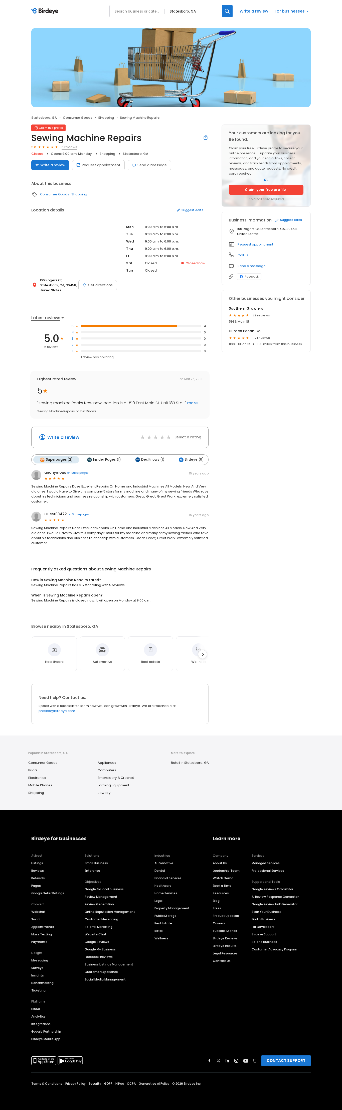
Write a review (254, 11)
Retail (158, 931)
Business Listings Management (109, 964)
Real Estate (163, 923)
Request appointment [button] (255, 244)
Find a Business (263, 919)
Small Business (96, 863)
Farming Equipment (113, 785)
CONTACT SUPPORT (286, 1060)
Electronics (37, 777)
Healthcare (163, 886)
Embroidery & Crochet (116, 777)
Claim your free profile (265, 189)
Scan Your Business (266, 912)
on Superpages (78, 473)
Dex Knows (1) (152, 459)
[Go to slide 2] (267, 180)
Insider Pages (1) (107, 459)
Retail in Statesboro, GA (190, 762)
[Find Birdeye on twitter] (218, 1060)
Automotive (163, 863)
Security (95, 1083)
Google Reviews (97, 942)
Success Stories (225, 931)
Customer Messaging (101, 919)
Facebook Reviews (99, 957)
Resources (221, 893)
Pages (36, 886)
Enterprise (92, 871)
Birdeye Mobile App (45, 1039)
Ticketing (38, 990)
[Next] (202, 654)
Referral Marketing (98, 927)
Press (217, 908)
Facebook (252, 277)
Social (35, 919)
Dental (159, 871)
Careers (219, 923)
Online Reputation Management (110, 912)
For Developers (263, 927)
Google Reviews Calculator (272, 889)
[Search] (227, 11)
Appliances (107, 762)
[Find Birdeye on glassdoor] (254, 1060)
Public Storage (165, 916)
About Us (220, 863)
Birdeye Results (225, 946)
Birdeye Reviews (225, 938)
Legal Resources (225, 953)
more (192, 403)
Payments (39, 942)
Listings (37, 863)
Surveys (37, 968)
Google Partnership (46, 1031)
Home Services (165, 893)
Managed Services (266, 863)
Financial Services (168, 878)
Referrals (38, 878)
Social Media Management (105, 979)
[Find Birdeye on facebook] (210, 1060)
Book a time (222, 886)
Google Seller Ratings (47, 893)
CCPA (131, 1083)
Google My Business (100, 949)
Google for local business (104, 889)
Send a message (152, 165)
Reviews (37, 871)
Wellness (161, 938)
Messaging (39, 960)
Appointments (42, 927)
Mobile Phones (40, 785)
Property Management (172, 908)
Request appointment (101, 165)
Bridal (33, 770)
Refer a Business (264, 942)
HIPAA (119, 1083)
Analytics (38, 1016)
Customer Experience (101, 972)
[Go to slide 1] (265, 180)
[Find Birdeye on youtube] (245, 1060)
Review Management (101, 897)
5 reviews (69, 147)
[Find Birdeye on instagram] (236, 1060)
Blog (216, 901)
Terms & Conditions (46, 1083)
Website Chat (95, 934)
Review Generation (99, 904)
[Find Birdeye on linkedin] (227, 1060)
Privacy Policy (75, 1083)
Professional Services (268, 871)
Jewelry (104, 792)
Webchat (38, 912)
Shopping (106, 117)
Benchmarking (42, 983)
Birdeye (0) (194, 459)
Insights (37, 975)
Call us (243, 255)
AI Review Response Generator (275, 897)
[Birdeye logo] (45, 11)
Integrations (41, 1024)
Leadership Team (226, 871)
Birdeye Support (264, 934)
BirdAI (35, 1009)
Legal (158, 901)
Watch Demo (223, 878)
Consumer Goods (77, 117)
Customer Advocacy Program (274, 949)
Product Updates (226, 916)
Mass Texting (41, 934)
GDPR (108, 1083)
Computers (107, 770)
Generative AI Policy (154, 1083)
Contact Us (222, 961)
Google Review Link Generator (274, 904)
